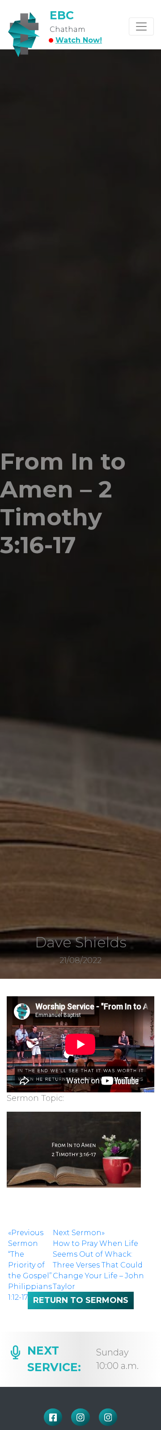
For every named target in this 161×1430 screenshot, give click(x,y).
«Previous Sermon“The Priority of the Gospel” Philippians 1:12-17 (30, 1265)
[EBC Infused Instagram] (80, 1417)
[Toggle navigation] (141, 26)
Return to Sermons (80, 1300)
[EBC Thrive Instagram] (108, 1417)
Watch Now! (78, 40)
